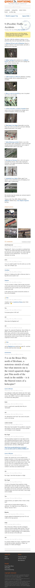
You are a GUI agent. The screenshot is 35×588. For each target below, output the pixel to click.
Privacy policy (19, 579)
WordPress (19, 577)
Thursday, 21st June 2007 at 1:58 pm (13, 539)
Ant (18, 200)
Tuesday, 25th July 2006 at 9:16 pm (13, 310)
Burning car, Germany (11, 160)
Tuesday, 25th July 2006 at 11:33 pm (13, 344)
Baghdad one (11, 346)
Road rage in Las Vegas (12, 125)
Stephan (7, 280)
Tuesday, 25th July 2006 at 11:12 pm (13, 318)
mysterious (16, 302)
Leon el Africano (9, 453)
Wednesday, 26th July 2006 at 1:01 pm (14, 354)
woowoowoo (8, 352)
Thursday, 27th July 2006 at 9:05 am (13, 473)
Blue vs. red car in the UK (12, 93)
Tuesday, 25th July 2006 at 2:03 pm (13, 246)
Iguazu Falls (25, 16)
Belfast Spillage (10, 60)
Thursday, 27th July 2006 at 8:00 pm (13, 498)
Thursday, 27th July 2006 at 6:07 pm (13, 482)
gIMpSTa (7, 200)
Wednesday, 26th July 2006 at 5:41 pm (14, 414)
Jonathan (7, 270)
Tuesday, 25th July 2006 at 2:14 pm (13, 261)
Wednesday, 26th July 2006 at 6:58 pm (14, 424)
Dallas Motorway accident (12, 142)
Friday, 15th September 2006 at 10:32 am (14, 514)
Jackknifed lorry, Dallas (12, 178)
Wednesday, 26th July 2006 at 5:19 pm (14, 390)
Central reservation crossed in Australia (16, 108)
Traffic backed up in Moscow (13, 76)
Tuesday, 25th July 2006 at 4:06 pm (13, 272)
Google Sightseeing (16, 2)
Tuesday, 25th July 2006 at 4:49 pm (13, 282)
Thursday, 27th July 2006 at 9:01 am (13, 455)
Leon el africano (9, 388)
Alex (7, 297)
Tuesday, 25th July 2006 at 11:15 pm (13, 327)
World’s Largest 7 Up (12, 16)
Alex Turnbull (21, 29)
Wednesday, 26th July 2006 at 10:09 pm (14, 436)
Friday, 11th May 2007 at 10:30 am (13, 524)
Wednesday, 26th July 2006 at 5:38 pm (14, 404)
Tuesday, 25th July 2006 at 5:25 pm (13, 299)
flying (20, 302)
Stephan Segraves (24, 200)
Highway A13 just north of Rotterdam (15, 43)
